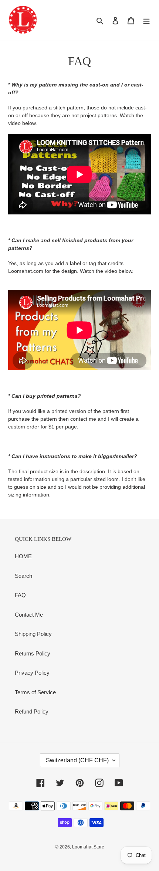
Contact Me (29, 614)
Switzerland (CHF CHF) (77, 760)
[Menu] (146, 20)
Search (23, 576)
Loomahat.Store (88, 847)
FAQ (20, 595)
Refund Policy (31, 711)
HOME (23, 556)
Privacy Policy (32, 673)
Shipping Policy (33, 634)
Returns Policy (32, 653)
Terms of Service (35, 692)
